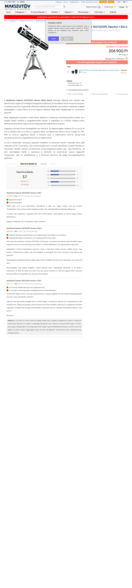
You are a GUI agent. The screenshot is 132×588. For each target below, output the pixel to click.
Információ (100, 12)
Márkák (103, 2)
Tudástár (112, 12)
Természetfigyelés (39, 12)
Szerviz (66, 2)
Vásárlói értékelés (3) (28, 164)
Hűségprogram (74, 2)
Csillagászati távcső (26, 21)
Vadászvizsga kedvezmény (89, 2)
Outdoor (55, 12)
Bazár (111, 2)
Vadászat (69, 12)
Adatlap (43, 164)
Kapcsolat (59, 2)
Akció (8, 12)
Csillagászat (20, 12)
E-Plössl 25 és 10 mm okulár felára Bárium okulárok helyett (99, 70)
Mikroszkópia (84, 12)
